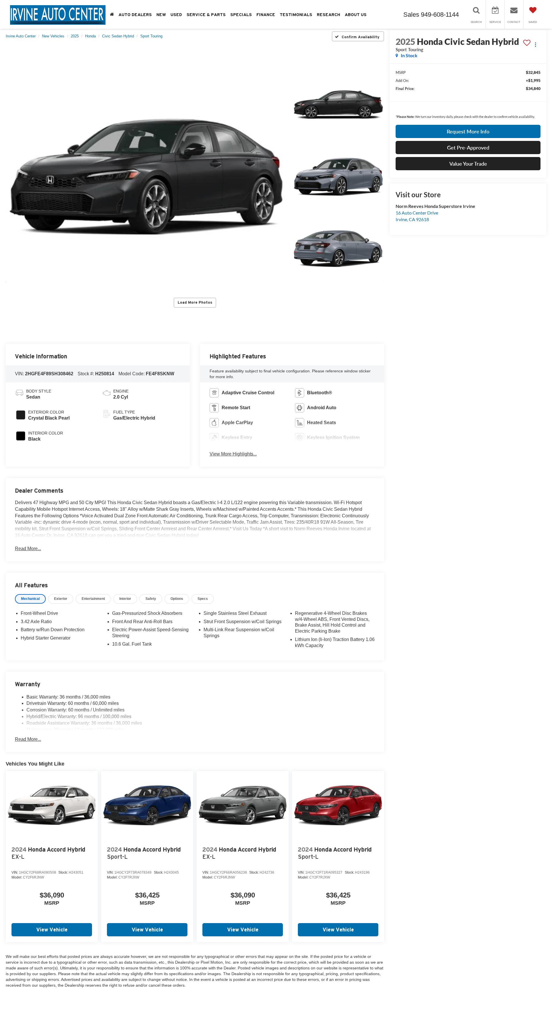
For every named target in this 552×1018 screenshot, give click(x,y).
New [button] (161, 14)
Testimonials (296, 14)
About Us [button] (356, 14)
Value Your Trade (468, 163)
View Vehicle (52, 929)
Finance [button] (265, 14)
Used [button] (176, 14)
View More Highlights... (233, 453)
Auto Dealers (135, 14)
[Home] (112, 14)
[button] (146, 177)
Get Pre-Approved (468, 147)
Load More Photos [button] (195, 302)
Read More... (28, 548)
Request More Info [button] (468, 131)
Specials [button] (241, 14)
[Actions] (535, 44)
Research (328, 14)
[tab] (30, 599)
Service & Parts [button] (206, 14)
